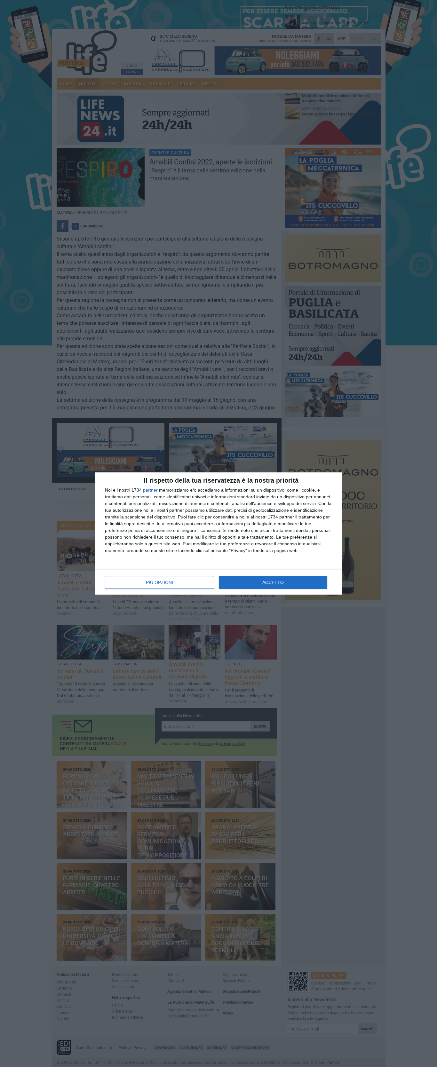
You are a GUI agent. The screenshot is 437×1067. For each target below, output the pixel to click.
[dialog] (218, 533)
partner (150, 490)
